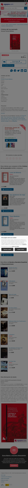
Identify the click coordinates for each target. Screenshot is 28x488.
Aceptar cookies (20, 249)
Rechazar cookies (7, 249)
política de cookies (15, 246)
